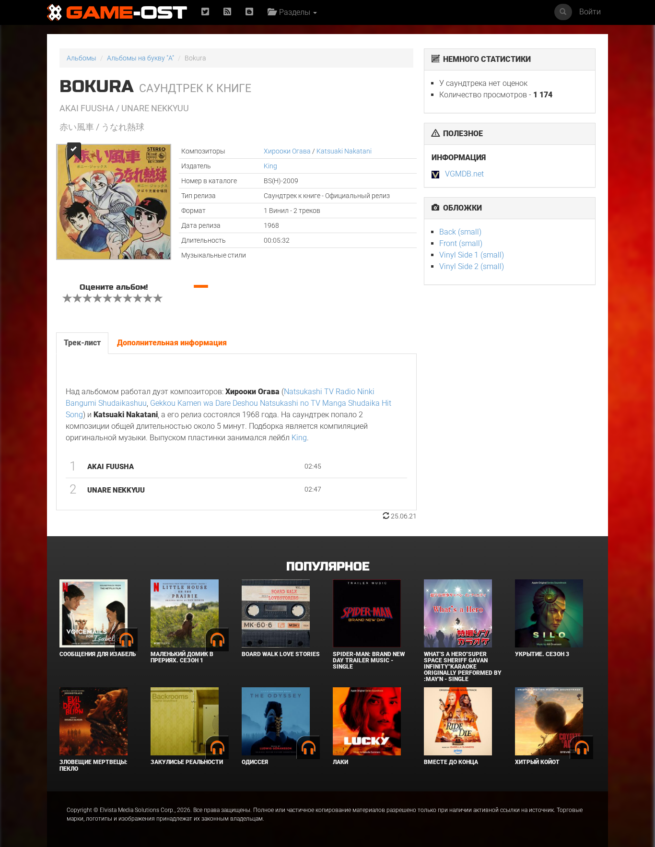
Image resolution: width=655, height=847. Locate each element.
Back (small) (460, 231)
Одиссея (255, 762)
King (270, 166)
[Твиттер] (205, 12)
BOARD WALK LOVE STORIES (281, 654)
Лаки (340, 762)
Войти (590, 11)
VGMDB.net (464, 173)
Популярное (327, 567)
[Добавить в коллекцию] (73, 151)
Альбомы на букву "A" (140, 58)
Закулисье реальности (187, 762)
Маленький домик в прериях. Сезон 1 (182, 657)
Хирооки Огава (287, 151)
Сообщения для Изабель (97, 654)
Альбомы (81, 58)
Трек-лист (82, 342)
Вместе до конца (451, 762)
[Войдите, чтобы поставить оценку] (67, 299)
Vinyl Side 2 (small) (471, 266)
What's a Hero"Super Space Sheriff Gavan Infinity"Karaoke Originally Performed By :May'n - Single (463, 667)
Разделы (293, 12)
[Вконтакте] (249, 12)
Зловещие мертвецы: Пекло (93, 765)
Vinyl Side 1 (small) (471, 254)
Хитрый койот (537, 762)
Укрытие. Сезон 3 (542, 654)
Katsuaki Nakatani (344, 151)
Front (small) (460, 243)
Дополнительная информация (172, 342)
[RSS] (227, 12)
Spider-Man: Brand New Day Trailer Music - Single (369, 660)
